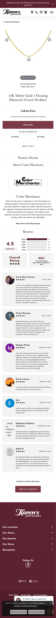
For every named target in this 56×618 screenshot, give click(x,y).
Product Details (28, 158)
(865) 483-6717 (28, 86)
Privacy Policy (26, 595)
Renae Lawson (22, 379)
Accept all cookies (36, 612)
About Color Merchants (28, 165)
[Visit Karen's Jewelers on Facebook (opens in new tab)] (28, 564)
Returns (41, 137)
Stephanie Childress (25, 423)
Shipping (15, 137)
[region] (28, 55)
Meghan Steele (23, 344)
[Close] (52, 4)
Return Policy (13, 595)
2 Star (23, 247)
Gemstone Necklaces (12, 22)
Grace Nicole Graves (25, 276)
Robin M (19, 448)
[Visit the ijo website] (22, 581)
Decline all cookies (18, 612)
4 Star (23, 242)
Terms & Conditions (40, 595)
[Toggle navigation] (52, 12)
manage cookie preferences (25, 606)
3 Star (23, 244)
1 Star (24, 250)
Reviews (28, 232)
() (49, 239)
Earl (17, 400)
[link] (32, 12)
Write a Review (28, 489)
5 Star (23, 239)
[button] (41, 12)
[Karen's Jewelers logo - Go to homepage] (12, 12)
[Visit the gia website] (33, 581)
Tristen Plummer (23, 313)
